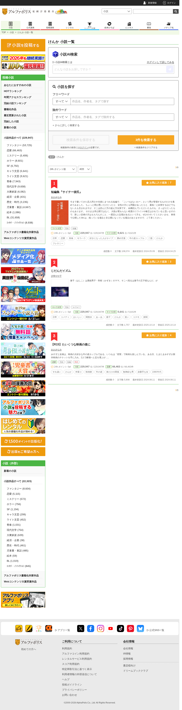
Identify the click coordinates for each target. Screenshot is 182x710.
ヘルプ (65, 679)
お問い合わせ (69, 694)
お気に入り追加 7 (160, 182)
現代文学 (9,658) (16, 186)
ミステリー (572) (16, 499)
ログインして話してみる (160, 62)
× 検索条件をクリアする (145, 147)
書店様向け (129, 665)
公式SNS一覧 (156, 630)
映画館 (89, 372)
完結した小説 (11, 121)
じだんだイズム (61, 270)
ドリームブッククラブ (135, 670)
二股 (150, 238)
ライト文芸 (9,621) (17, 176)
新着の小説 (10, 127)
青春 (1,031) (14, 524)
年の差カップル (136, 238)
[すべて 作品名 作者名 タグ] (62, 101)
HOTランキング (13, 91)
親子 (108, 317)
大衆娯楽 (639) (15, 535)
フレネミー (58, 243)
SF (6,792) (13, 165)
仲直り (78, 372)
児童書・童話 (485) (17, 550)
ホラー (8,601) (15, 160)
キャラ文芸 (56, 307)
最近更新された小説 (15, 115)
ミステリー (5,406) (17, 155)
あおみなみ (56, 197)
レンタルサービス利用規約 (77, 658)
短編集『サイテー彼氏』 (66, 191)
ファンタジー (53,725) (19, 145)
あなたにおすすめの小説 (17, 85)
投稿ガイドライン (72, 684)
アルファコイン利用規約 (75, 653)
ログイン (171, 3)
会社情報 (128, 648)
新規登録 (152, 3)
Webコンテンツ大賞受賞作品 (20, 238)
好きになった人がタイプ (101, 238)
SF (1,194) (13, 509)
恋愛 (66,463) (14, 150)
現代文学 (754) (15, 529)
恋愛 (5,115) (13, 493)
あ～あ (99, 317)
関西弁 (89, 317)
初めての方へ (28, 649)
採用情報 (128, 658)
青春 (71, 238)
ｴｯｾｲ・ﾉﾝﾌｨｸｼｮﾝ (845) (19, 566)
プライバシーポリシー (74, 689)
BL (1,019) (12, 560)
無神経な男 (128, 372)
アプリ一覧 (64, 630)
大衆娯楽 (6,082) (16, 191)
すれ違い (57, 372)
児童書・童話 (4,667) (19, 207)
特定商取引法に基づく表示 (77, 669)
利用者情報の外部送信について (79, 674)
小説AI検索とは (63, 62)
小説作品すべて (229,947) (18, 137)
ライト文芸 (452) (16, 519)
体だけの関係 (112, 372)
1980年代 (156, 372)
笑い (127, 317)
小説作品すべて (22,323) (18, 481)
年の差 (99, 372)
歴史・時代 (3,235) (17, 202)
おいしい (77, 317)
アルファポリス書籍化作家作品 (21, 232)
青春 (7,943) (14, 181)
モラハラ (81, 238)
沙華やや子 (56, 276)
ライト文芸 (56, 228)
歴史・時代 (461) (16, 545)
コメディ (65, 317)
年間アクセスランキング (17, 97)
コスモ (136, 317)
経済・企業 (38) (16, 540)
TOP (4, 32)
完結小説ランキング (15, 103)
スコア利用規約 (70, 663)
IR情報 (127, 653)
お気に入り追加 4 (160, 335)
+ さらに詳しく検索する (66, 125)
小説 (12, 32)
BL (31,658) (13, 217)
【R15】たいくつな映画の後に (70, 344)
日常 (55, 238)
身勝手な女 (143, 372)
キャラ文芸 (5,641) (17, 171)
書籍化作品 (10, 109)
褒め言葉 (121, 238)
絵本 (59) (12, 555)
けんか (159, 238)
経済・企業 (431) (16, 196)
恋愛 (63, 238)
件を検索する (145, 140)
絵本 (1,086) (14, 212)
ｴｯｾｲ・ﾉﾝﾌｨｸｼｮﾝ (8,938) (20, 222)
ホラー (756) (14, 504)
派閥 (145, 317)
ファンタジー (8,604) (19, 488)
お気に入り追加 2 (160, 261)
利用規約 (67, 648)
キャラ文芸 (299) (16, 514)
